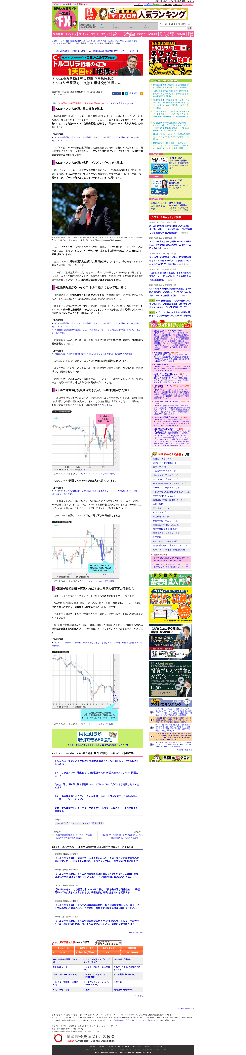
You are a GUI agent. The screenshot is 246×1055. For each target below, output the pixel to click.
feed (141, 93)
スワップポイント (161, 467)
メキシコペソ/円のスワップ (165, 475)
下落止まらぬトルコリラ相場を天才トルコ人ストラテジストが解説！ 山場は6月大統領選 (92, 354)
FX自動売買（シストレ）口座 (166, 533)
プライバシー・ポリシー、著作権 (118, 1046)
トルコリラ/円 (62, 823)
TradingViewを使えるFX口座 (166, 525)
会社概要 (101, 1046)
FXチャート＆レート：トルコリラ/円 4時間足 (97, 474)
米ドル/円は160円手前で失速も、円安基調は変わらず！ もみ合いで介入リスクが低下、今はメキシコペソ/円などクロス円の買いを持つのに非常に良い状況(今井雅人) (173, 728)
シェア (117, 93)
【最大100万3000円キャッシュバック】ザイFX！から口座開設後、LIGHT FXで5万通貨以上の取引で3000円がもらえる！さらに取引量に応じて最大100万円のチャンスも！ (171, 421)
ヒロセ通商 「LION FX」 (125, 974)
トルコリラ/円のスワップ (164, 471)
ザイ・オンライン (139, 1050)
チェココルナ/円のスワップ (165, 479)
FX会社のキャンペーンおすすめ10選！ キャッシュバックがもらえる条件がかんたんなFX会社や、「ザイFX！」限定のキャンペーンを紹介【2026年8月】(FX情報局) (173, 737)
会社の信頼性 (159, 504)
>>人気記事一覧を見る (183, 750)
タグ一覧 (147, 1046)
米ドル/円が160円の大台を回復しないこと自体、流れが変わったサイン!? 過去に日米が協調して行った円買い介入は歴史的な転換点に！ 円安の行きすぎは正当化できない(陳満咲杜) (173, 712)
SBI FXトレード (60, 967)
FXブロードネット (61, 989)
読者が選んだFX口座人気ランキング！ (170, 545)
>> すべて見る (137, 996)
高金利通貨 (97, 823)
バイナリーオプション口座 (165, 541)
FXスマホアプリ (160, 512)
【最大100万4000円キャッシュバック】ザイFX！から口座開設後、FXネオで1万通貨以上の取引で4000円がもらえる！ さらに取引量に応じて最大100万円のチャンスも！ (171, 378)
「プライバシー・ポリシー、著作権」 (139, 1020)
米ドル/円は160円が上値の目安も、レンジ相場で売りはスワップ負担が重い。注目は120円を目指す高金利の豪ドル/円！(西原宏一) (173, 744)
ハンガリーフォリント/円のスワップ (169, 483)
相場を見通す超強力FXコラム (77, 41)
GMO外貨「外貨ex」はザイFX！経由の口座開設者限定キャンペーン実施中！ (99, 51)
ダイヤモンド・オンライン (109, 1050)
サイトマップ (137, 1046)
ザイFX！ (164, 1050)
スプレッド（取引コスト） (165, 463)
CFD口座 (157, 537)
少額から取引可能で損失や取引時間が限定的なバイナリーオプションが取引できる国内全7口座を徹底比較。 (170, 93)
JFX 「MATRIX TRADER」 (65, 974)
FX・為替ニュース (161, 508)
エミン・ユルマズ (80, 823)
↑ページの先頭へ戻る (186, 1009)
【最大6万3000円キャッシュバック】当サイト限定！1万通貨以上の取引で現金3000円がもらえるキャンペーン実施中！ (172, 367)
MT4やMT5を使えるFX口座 (165, 529)
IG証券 (86, 989)
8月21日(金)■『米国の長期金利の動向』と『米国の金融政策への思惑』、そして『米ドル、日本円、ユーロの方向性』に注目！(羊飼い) (173, 720)
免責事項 (92, 1046)
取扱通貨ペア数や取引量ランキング (169, 500)
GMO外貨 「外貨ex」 (123, 959)
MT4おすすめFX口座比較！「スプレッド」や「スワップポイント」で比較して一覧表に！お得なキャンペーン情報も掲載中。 (171, 145)
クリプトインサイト (153, 1050)
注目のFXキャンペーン (163, 459)
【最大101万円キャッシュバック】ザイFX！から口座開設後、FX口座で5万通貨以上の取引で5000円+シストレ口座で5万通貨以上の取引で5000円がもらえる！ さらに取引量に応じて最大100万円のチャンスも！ (172, 408)
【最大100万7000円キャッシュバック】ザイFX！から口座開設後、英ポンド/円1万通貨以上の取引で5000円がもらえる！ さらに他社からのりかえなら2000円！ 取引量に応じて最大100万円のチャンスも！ (171, 392)
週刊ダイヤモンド (125, 1050)
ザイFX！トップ (58, 41)
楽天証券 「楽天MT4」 (124, 989)
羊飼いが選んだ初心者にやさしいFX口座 (171, 492)
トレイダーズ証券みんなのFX (95, 103)
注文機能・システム (162, 516)
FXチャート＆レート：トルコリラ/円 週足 (96, 724)
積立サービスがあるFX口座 (165, 521)
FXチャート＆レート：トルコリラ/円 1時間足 (97, 581)
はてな (126, 93)
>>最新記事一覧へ (136, 932)
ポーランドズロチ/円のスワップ (167, 487)
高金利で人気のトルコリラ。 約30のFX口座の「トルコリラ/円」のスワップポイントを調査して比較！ (171, 136)
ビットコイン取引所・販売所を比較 (169, 549)
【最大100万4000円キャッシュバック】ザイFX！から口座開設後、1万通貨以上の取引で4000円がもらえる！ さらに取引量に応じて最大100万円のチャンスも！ (171, 357)
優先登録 (135, 93)
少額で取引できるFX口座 (164, 496)
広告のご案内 (158, 1046)
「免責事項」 (118, 1020)
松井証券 (118, 982)
